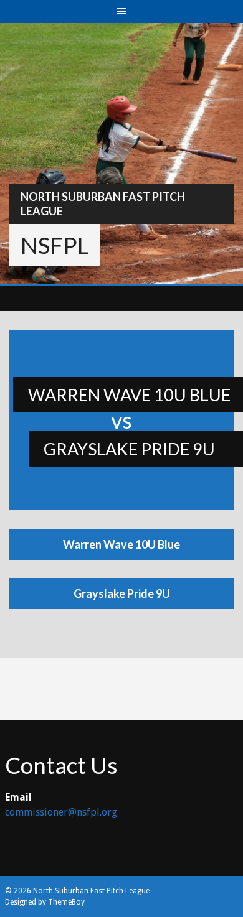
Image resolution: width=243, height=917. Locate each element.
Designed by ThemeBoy (45, 902)
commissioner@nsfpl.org (61, 812)
